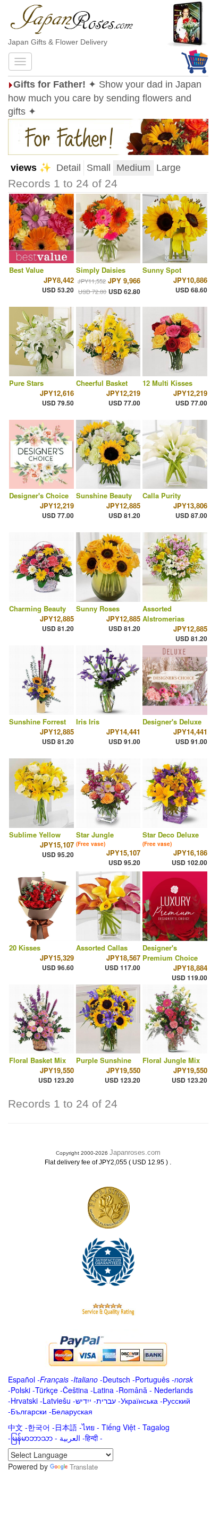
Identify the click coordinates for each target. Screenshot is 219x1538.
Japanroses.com (135, 1152)
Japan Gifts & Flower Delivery (57, 42)
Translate (84, 1467)
